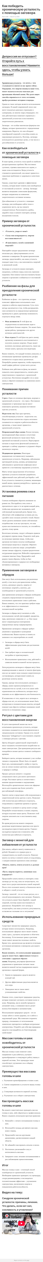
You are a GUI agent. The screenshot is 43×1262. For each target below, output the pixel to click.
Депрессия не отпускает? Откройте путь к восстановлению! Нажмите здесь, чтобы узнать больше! (21, 65)
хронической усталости (22, 152)
